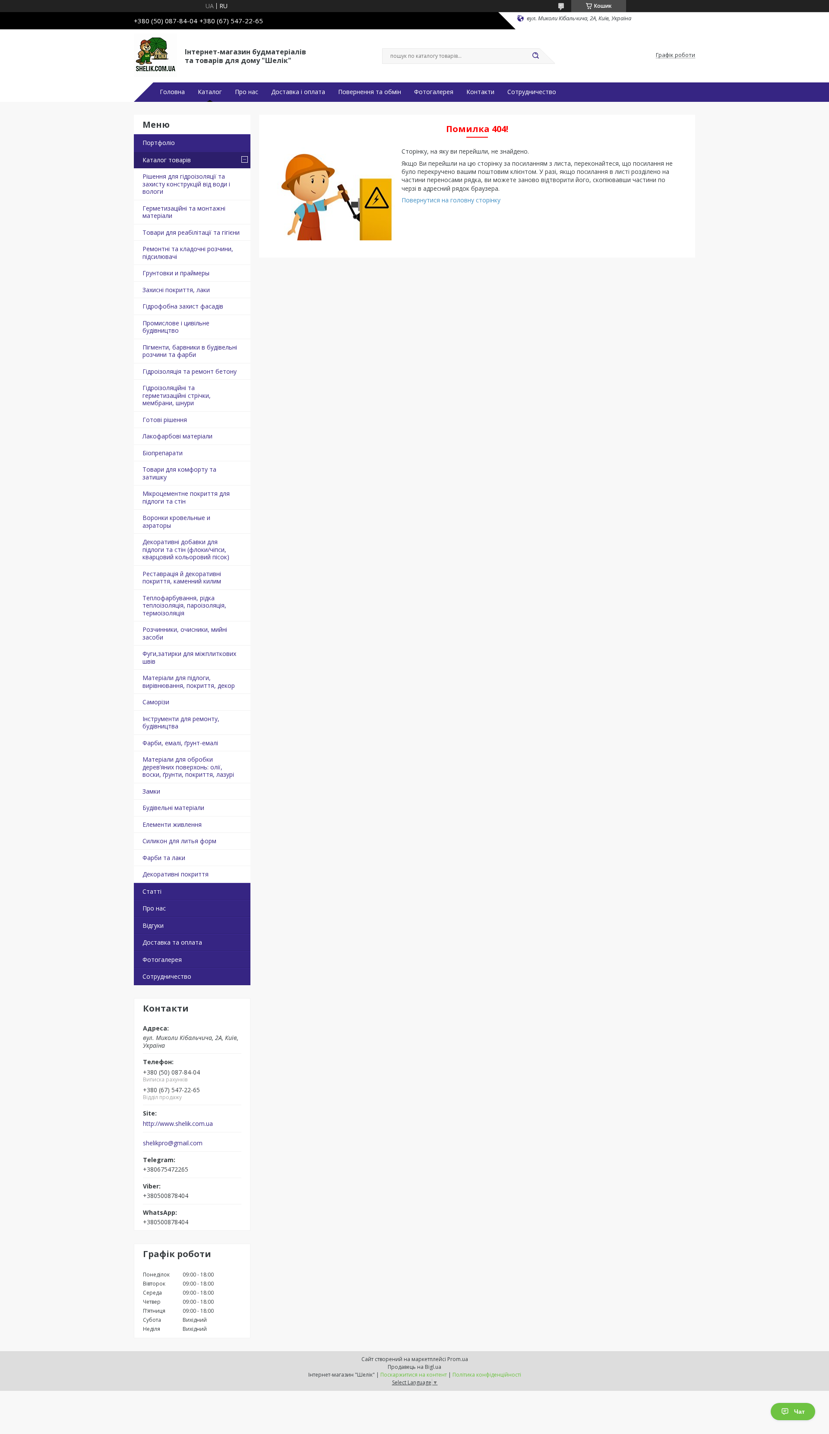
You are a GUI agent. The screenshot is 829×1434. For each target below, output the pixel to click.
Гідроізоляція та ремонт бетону (189, 371)
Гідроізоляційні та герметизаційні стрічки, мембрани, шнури (176, 395)
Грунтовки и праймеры (175, 273)
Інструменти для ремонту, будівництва (180, 723)
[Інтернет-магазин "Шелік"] (155, 55)
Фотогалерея (433, 92)
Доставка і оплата (298, 92)
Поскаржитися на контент (413, 1374)
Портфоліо (158, 143)
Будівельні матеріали (173, 808)
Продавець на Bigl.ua (414, 1367)
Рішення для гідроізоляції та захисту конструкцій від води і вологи (186, 183)
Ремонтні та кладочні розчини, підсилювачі (187, 253)
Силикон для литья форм (179, 841)
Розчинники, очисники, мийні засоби (184, 633)
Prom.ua (457, 1359)
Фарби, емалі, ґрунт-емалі (180, 743)
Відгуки (153, 925)
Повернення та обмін (369, 92)
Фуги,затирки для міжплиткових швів (189, 657)
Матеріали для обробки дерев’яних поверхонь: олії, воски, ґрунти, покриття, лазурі (188, 766)
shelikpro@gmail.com (173, 1143)
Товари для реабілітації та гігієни (191, 232)
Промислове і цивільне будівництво (175, 327)
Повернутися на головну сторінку (451, 200)
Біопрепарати (162, 453)
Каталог (210, 92)
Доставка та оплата (172, 942)
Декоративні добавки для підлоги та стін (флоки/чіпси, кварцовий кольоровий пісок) (185, 549)
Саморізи (155, 702)
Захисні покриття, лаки (176, 290)
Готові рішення (164, 420)
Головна (172, 92)
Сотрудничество (531, 92)
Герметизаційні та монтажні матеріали (183, 212)
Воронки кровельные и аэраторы (176, 521)
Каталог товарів (166, 160)
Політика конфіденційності (486, 1374)
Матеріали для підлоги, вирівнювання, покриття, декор (188, 682)
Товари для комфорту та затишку (179, 473)
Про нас (246, 92)
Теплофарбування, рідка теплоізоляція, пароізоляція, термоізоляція (184, 605)
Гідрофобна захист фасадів (182, 306)
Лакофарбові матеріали (177, 436)
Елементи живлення (172, 824)
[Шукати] (535, 56)
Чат (799, 1411)
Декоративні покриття (175, 874)
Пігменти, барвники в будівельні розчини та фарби (189, 351)
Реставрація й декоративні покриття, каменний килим (181, 578)
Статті (151, 891)
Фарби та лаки (163, 858)
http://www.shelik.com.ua (178, 1124)
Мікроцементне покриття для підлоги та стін (186, 497)
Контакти (480, 92)
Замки (151, 791)
